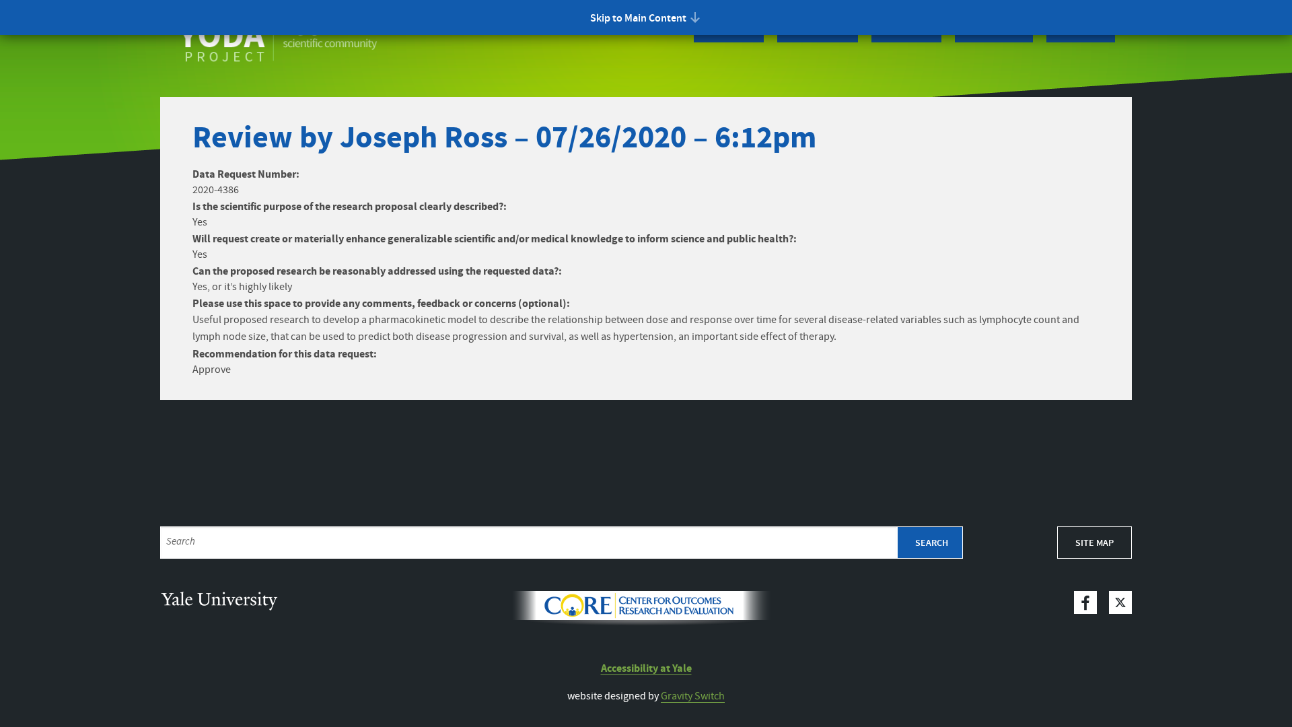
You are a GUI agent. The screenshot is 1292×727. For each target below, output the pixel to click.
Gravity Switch (693, 696)
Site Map (1094, 543)
